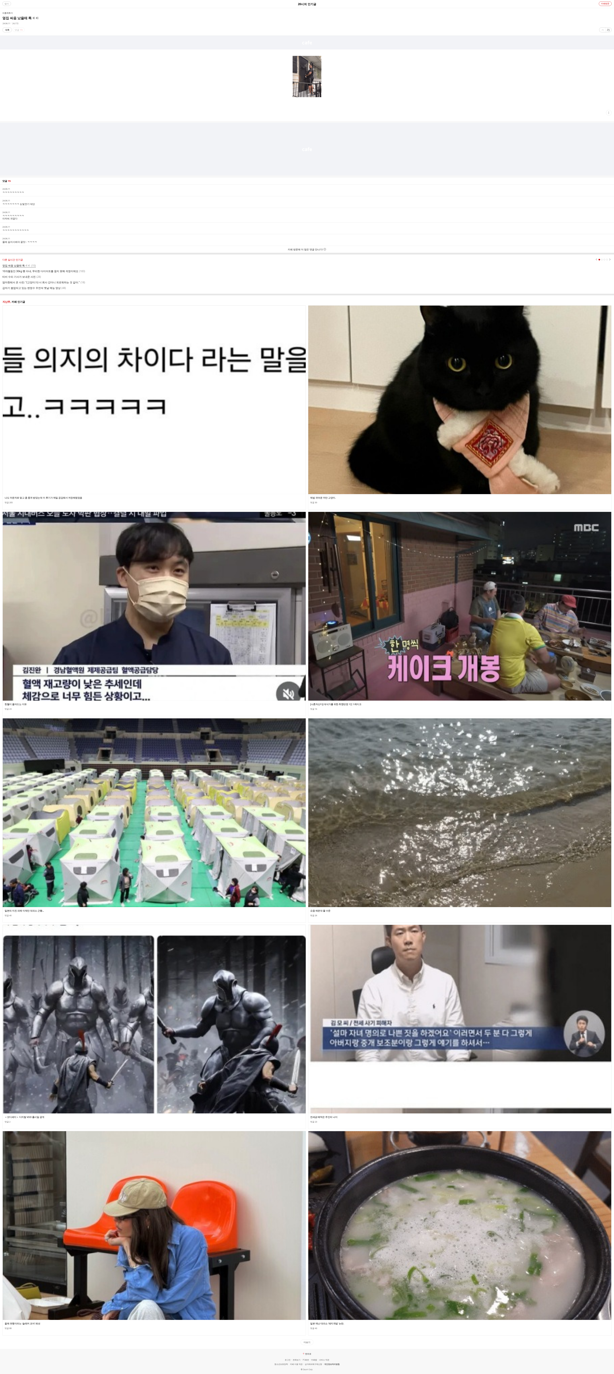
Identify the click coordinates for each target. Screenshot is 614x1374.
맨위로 (308, 1353)
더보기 (307, 1342)
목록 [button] (7, 29)
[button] (609, 113)
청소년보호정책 (281, 1364)
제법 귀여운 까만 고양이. (323, 497)
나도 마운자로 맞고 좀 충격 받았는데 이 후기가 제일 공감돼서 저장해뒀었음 (43, 497)
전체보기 (296, 1360)
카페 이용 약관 (296, 1364)
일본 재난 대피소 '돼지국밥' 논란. (327, 1323)
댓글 (9, 502)
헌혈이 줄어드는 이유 (16, 704)
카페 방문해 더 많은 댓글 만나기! (305, 249)
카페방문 (605, 3)
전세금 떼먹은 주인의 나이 (323, 1117)
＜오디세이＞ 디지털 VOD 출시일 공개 (24, 1117)
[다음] (610, 260)
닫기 (7, 3)
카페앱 (314, 1360)
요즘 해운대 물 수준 (320, 910)
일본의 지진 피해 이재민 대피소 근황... (24, 910)
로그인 (288, 1360)
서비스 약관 (324, 1360)
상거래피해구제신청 (313, 1364)
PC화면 (306, 1360)
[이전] (596, 260)
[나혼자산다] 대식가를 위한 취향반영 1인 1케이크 (335, 704)
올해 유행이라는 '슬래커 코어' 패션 (22, 1323)
